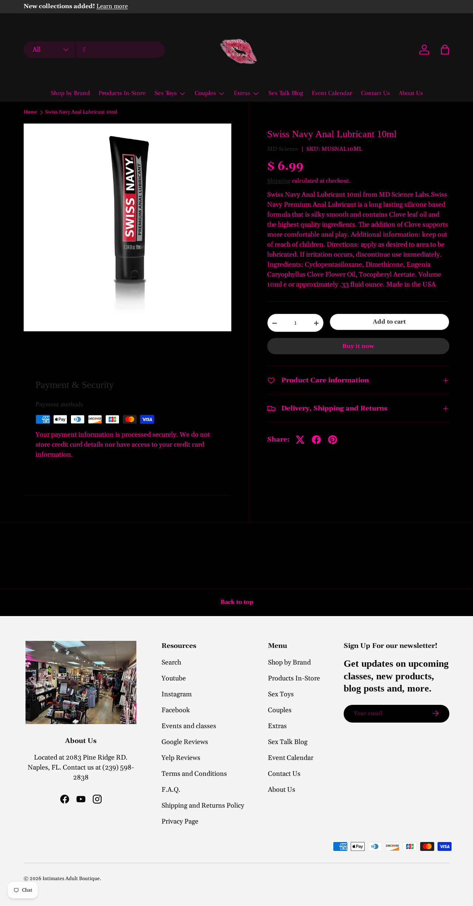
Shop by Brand (70, 93)
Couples (205, 93)
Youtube (173, 678)
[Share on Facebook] (316, 440)
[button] (445, 49)
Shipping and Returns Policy (202, 805)
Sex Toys (165, 93)
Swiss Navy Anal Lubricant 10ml (81, 112)
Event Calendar (332, 93)
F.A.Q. (170, 789)
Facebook (175, 710)
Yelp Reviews (180, 758)
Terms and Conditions (194, 774)
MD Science (282, 149)
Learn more (112, 6)
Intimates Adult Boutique (71, 878)
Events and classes (188, 726)
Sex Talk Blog (285, 93)
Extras (242, 93)
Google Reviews (184, 742)
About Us (411, 93)
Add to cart (389, 322)
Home (30, 112)
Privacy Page (179, 821)
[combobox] (94, 49)
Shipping (278, 181)
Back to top (236, 602)
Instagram (176, 694)
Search (171, 662)
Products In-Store (122, 93)
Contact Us (375, 93)
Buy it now (358, 346)
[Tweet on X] (300, 440)
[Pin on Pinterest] (332, 440)
